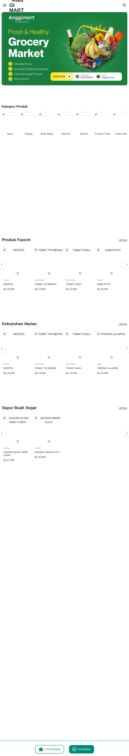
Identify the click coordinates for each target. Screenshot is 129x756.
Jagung (6, 448)
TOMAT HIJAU (73, 284)
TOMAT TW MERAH (45, 284)
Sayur (99, 364)
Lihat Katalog (52, 749)
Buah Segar (39, 280)
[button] (17, 273)
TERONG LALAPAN (107, 368)
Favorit (6, 280)
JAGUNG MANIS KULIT (47, 452)
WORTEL (8, 284)
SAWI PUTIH (104, 284)
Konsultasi (84, 749)
